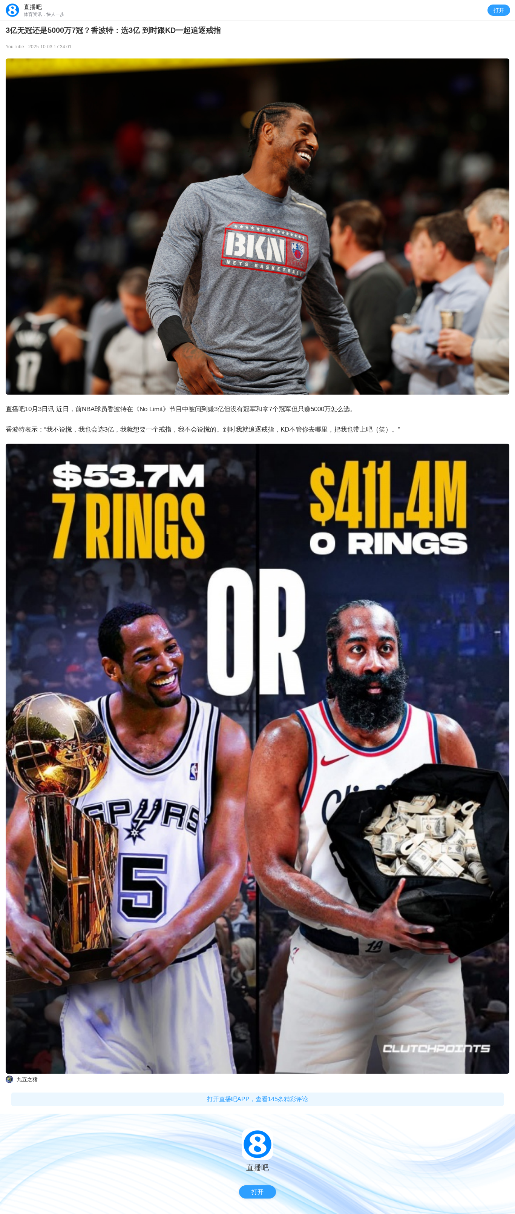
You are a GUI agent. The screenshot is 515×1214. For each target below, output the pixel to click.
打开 (499, 10)
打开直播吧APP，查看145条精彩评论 (257, 1099)
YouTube (15, 46)
